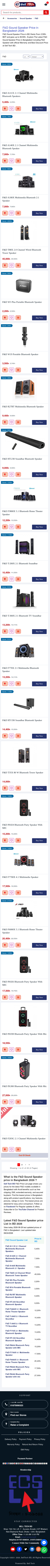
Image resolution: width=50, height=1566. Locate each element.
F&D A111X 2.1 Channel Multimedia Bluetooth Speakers (19, 94)
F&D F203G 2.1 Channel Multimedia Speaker (24, 1138)
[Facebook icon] (19, 1549)
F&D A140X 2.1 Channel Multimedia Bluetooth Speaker (20, 147)
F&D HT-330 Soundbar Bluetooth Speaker (22, 720)
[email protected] (28, 1537)
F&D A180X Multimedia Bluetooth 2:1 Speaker (20, 199)
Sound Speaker (26, 18)
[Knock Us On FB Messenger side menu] (44, 1542)
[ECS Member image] (25, 1495)
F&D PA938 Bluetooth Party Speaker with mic (24, 1034)
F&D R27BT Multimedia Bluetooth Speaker (23, 406)
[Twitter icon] (25, 1549)
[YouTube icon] (12, 1549)
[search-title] (46, 12)
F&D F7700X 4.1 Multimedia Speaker (20, 877)
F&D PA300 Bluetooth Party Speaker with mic (24, 1086)
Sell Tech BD (9, 1183)
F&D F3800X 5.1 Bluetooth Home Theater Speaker (22, 513)
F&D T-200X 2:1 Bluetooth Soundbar (20, 563)
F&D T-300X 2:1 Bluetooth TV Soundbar (21, 615)
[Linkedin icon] (32, 1549)
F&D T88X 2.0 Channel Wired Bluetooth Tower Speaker (21, 251)
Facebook (10, 1206)
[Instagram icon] (38, 1549)
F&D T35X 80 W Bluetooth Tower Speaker (22, 772)
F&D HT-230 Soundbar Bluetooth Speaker (22, 459)
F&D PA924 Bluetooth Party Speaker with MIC (22, 826)
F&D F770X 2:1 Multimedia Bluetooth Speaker (20, 669)
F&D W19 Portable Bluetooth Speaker (20, 354)
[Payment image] (25, 1463)
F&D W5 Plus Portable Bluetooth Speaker (22, 302)
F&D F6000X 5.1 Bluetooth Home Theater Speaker (22, 931)
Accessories (12, 18)
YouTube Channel (26, 1209)
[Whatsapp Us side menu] (44, 1550)
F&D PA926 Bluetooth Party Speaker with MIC (22, 983)
